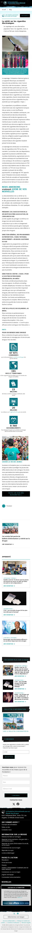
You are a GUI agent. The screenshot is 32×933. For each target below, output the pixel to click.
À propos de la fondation (9, 824)
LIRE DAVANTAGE (7, 544)
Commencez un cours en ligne (11, 872)
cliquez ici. (19, 897)
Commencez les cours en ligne (11, 848)
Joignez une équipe (8, 874)
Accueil (4, 9)
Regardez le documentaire (15, 840)
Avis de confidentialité (9, 921)
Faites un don (6, 827)
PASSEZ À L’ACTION (10, 858)
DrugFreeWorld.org (14, 412)
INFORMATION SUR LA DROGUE (14, 834)
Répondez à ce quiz (7, 850)
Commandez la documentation (11, 877)
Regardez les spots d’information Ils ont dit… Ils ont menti (15, 844)
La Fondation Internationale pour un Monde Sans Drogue (18, 812)
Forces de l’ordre (7, 862)
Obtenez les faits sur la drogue (11, 837)
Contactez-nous (6, 830)
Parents (4, 865)
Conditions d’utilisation (13, 922)
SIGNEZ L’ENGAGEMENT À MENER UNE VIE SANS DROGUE (15, 868)
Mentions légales (26, 922)
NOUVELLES (6, 882)
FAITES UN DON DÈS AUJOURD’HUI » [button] (16, 494)
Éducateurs (5, 860)
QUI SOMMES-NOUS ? (10, 822)
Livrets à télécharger (8, 853)
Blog (10, 9)
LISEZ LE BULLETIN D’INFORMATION (15, 731)
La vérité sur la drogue (18, 357)
